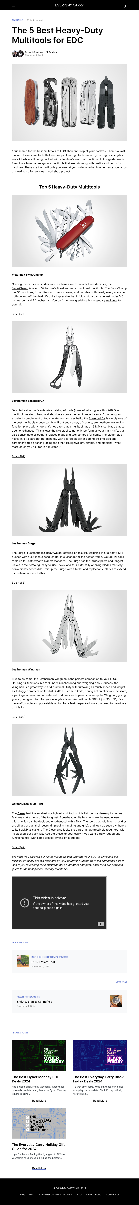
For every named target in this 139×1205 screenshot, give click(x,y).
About (32, 1194)
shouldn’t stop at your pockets (86, 151)
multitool (111, 300)
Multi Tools (37, 957)
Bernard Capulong (34, 52)
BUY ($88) (18, 582)
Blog (22, 1194)
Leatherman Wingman (53, 679)
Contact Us (113, 1194)
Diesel (21, 813)
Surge (21, 552)
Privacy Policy (94, 1194)
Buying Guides (18, 20)
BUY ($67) (18, 456)
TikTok (79, 1194)
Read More (39, 1100)
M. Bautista (51, 52)
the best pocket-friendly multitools (45, 869)
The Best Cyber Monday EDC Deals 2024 (35, 1079)
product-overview (50, 957)
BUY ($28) (18, 717)
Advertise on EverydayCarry (55, 1194)
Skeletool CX (97, 418)
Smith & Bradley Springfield (34, 1001)
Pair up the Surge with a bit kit (63, 569)
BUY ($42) (18, 847)
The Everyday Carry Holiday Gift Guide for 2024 (38, 1147)
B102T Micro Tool (43, 962)
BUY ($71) (18, 314)
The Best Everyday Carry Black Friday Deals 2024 (98, 1079)
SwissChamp (20, 288)
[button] (13, 5)
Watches (36, 996)
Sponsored (63, 957)
